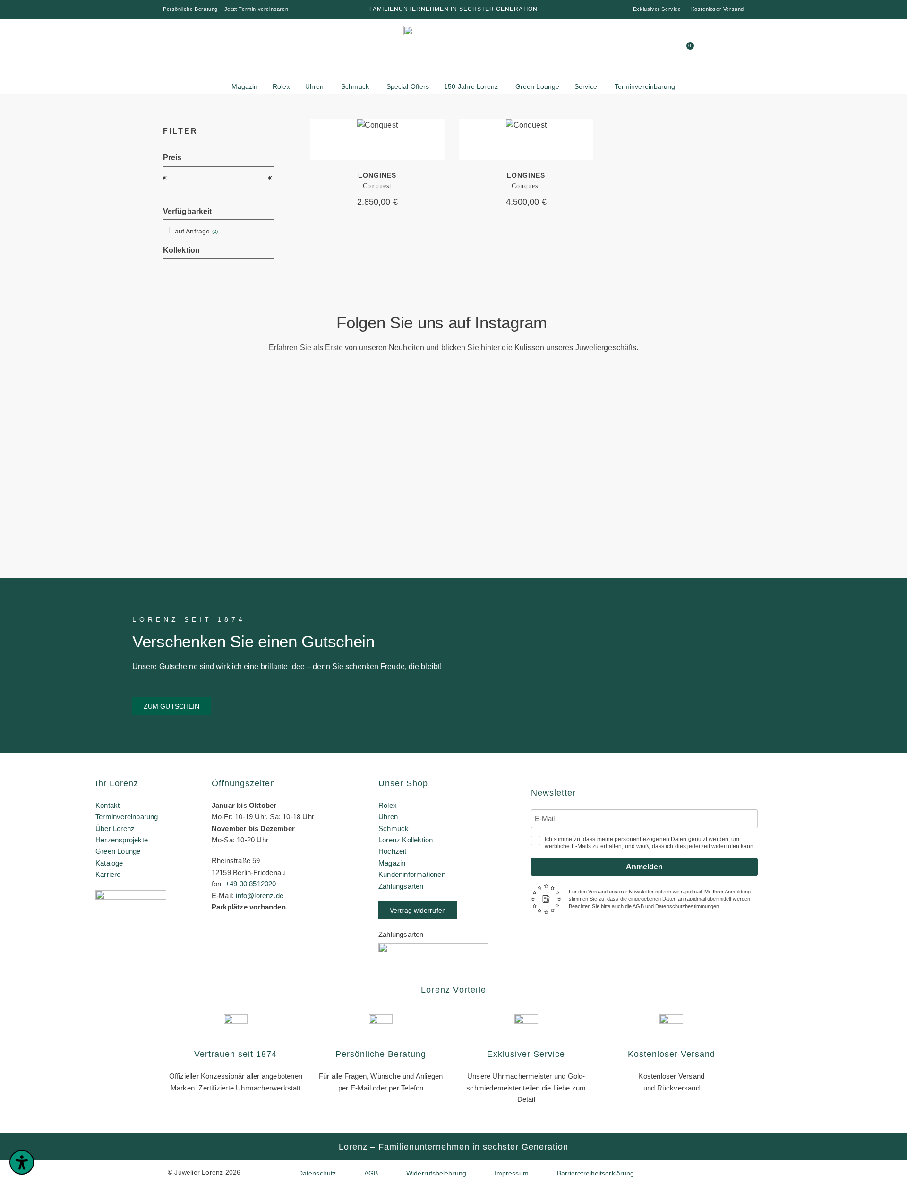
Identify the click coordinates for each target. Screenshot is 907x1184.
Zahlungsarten (401, 886)
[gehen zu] (598, 49)
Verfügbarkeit (187, 211)
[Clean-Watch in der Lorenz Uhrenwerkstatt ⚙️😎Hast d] (681, 438)
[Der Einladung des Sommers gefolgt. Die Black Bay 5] (833, 433)
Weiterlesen (377, 139)
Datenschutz (317, 1173)
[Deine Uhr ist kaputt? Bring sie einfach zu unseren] (377, 406)
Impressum (512, 1173)
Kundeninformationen (411, 874)
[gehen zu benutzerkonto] (616, 49)
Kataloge (109, 863)
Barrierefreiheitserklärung (595, 1173)
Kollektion (181, 250)
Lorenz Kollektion (405, 840)
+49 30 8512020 (250, 884)
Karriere (108, 874)
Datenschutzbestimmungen (687, 906)
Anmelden (644, 867)
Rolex (387, 805)
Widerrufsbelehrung (436, 1173)
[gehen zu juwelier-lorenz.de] (453, 51)
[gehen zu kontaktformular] (634, 49)
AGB (639, 906)
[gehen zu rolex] (198, 43)
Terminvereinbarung (126, 817)
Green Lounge (117, 851)
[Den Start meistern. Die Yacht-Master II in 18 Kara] (225, 433)
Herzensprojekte (121, 840)
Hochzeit (392, 851)
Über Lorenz (115, 828)
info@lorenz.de (259, 896)
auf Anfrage (192, 231)
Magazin (391, 863)
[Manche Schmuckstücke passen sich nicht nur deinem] (73, 456)
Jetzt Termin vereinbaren (256, 9)
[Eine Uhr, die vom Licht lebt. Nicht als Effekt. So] (529, 478)
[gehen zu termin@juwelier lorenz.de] (670, 49)
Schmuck (393, 828)
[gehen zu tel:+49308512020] (652, 49)
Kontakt (107, 805)
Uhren (388, 817)
